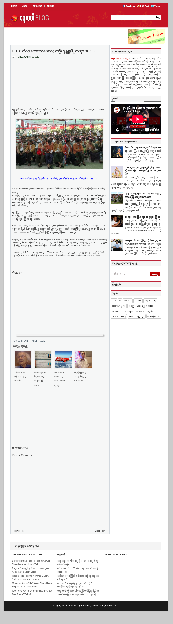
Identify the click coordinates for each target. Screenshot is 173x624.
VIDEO (25, 6)
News (42, 341)
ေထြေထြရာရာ (154, 316)
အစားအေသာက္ (119, 316)
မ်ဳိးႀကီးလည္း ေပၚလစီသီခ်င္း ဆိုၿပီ (144, 147)
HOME (14, 6)
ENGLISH (51, 6)
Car (114, 300)
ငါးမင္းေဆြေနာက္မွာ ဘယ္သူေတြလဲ (142, 217)
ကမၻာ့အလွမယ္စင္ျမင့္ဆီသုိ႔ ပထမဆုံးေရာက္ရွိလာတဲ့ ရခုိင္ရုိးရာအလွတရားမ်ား (144, 170)
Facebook (130, 6)
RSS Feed (144, 6)
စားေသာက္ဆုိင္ (119, 306)
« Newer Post (18, 531)
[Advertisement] (60, 86)
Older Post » (101, 531)
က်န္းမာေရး (150, 300)
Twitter (157, 6)
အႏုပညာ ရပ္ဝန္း (137, 316)
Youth (138, 300)
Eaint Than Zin (31, 341)
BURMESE (37, 6)
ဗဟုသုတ (116, 311)
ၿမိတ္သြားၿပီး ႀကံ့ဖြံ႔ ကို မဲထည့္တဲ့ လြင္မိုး (144, 240)
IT (120, 300)
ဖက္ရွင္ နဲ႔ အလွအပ (145, 306)
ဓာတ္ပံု (131, 306)
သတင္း (140, 311)
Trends (128, 300)
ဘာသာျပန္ (128, 311)
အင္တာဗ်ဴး (150, 311)
